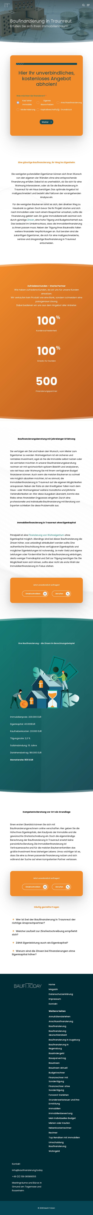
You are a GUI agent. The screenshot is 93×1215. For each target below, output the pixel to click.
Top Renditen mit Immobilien (64, 1137)
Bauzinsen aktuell (58, 1067)
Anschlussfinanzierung (71, 102)
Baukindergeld (56, 1053)
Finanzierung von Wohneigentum (46, 535)
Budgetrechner (57, 1072)
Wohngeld (54, 1151)
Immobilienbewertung (60, 1113)
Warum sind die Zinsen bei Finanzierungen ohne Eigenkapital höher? (43, 952)
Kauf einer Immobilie (27, 102)
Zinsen (30, 219)
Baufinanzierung (57, 1026)
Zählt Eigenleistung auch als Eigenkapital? (42, 942)
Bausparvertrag (57, 1058)
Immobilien (55, 1108)
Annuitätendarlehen (59, 1016)
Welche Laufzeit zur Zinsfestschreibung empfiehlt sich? (44, 932)
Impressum (55, 998)
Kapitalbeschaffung (50, 109)
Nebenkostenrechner (60, 1127)
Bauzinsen (54, 1062)
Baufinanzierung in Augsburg (64, 1039)
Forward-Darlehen (59, 1094)
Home (52, 984)
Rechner (53, 1132)
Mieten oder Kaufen (59, 1122)
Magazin (53, 989)
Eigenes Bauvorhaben (47, 102)
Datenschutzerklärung (61, 994)
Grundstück (66, 109)
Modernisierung (28, 109)
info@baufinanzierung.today (27, 1170)
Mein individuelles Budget (62, 1118)
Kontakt (53, 1003)
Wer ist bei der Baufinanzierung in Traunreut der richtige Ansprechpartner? (44, 921)
